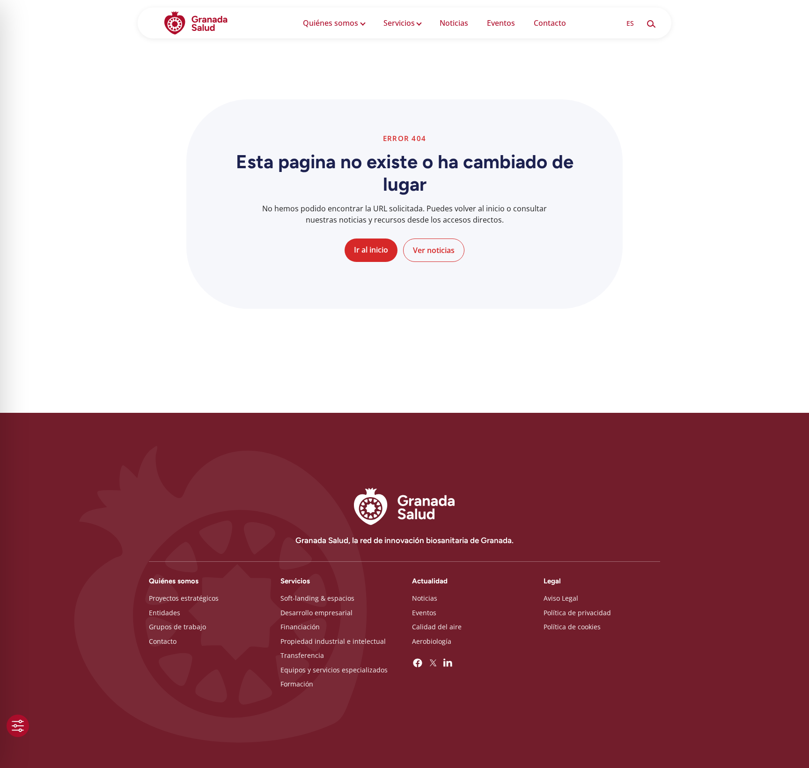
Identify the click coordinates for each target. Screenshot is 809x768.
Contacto (550, 23)
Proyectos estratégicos (184, 598)
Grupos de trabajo (177, 626)
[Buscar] (650, 23)
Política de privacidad (577, 612)
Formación (296, 683)
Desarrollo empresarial (316, 612)
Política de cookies (572, 626)
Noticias (454, 23)
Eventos (501, 23)
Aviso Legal (561, 598)
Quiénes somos (330, 23)
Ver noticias (434, 250)
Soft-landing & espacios (317, 598)
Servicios (399, 23)
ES (630, 23)
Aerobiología (431, 641)
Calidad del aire (437, 626)
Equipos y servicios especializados (334, 669)
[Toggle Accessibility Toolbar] (18, 726)
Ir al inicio (371, 250)
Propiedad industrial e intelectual (333, 641)
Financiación (300, 626)
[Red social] (417, 663)
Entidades (164, 612)
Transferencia (302, 655)
